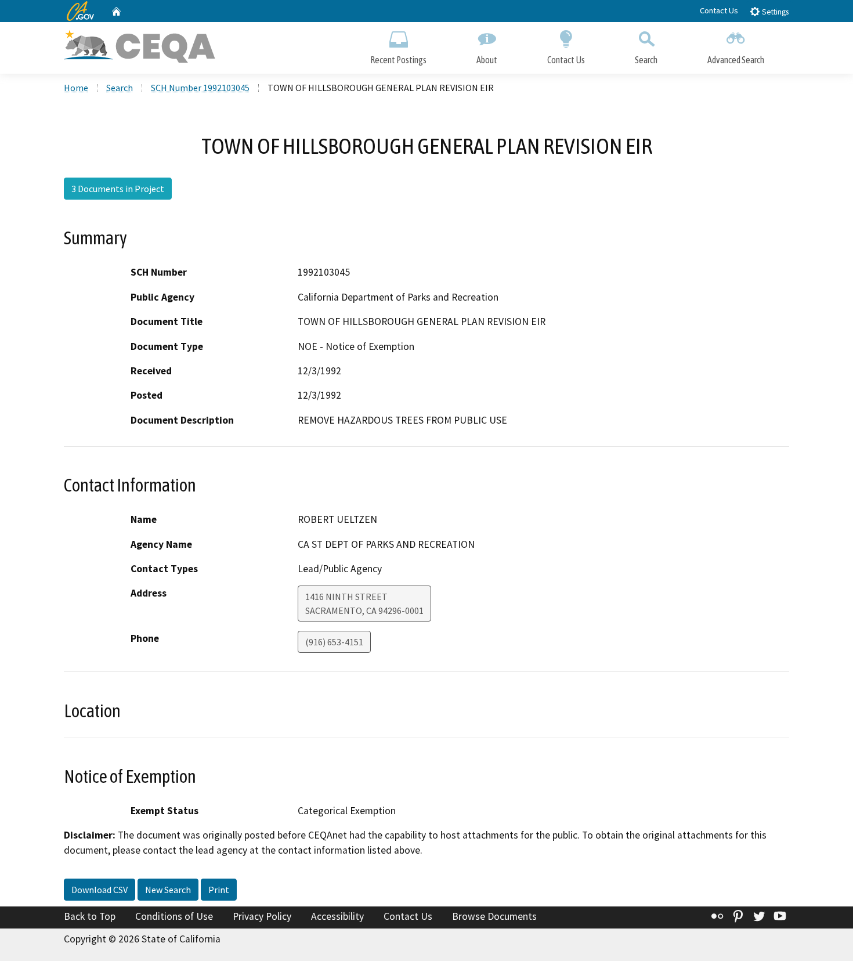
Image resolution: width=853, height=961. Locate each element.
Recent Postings (398, 60)
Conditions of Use (174, 916)
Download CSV (99, 889)
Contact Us (719, 10)
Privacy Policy (262, 916)
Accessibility (337, 916)
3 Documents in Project (117, 188)
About (486, 60)
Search (646, 60)
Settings (774, 12)
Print (218, 889)
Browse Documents (494, 916)
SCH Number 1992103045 (200, 87)
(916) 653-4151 (334, 642)
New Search (168, 889)
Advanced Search (735, 60)
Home (76, 87)
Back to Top (89, 916)
